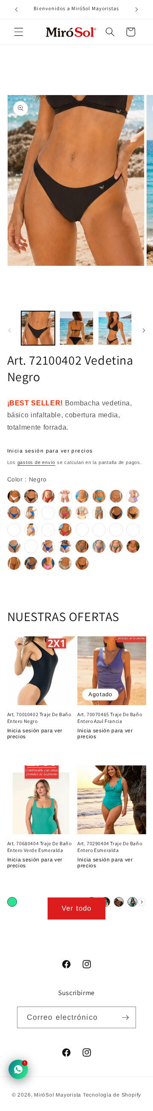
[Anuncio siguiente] (137, 9)
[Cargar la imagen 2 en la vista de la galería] (77, 328)
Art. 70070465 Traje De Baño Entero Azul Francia (109, 717)
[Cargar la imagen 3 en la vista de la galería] (115, 328)
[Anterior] (9, 330)
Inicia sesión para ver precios (50, 451)
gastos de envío (36, 462)
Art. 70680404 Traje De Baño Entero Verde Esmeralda (39, 846)
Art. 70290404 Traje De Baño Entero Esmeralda (109, 846)
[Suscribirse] (125, 1017)
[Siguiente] (143, 330)
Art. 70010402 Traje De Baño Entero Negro (39, 717)
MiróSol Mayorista (57, 1095)
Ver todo (77, 908)
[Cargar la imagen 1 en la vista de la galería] (38, 328)
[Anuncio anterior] (16, 9)
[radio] (14, 496)
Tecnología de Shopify (112, 1095)
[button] (18, 32)
